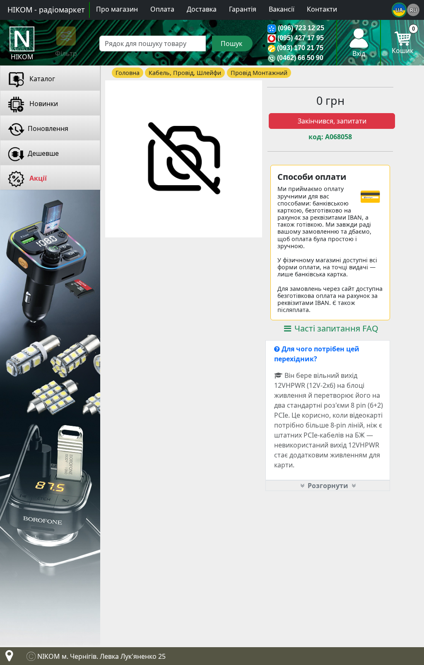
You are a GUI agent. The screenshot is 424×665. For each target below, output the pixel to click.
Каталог (41, 78)
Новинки (43, 103)
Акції (37, 178)
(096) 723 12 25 (301, 27)
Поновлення (48, 128)
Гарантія (242, 9)
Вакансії (281, 9)
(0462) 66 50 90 (300, 57)
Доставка (202, 9)
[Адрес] (7, 658)
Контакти (322, 9)
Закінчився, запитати (332, 121)
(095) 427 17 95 (300, 37)
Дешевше (43, 153)
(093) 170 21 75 (300, 47)
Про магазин (117, 9)
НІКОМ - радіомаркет (46, 10)
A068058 (338, 137)
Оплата (162, 9)
